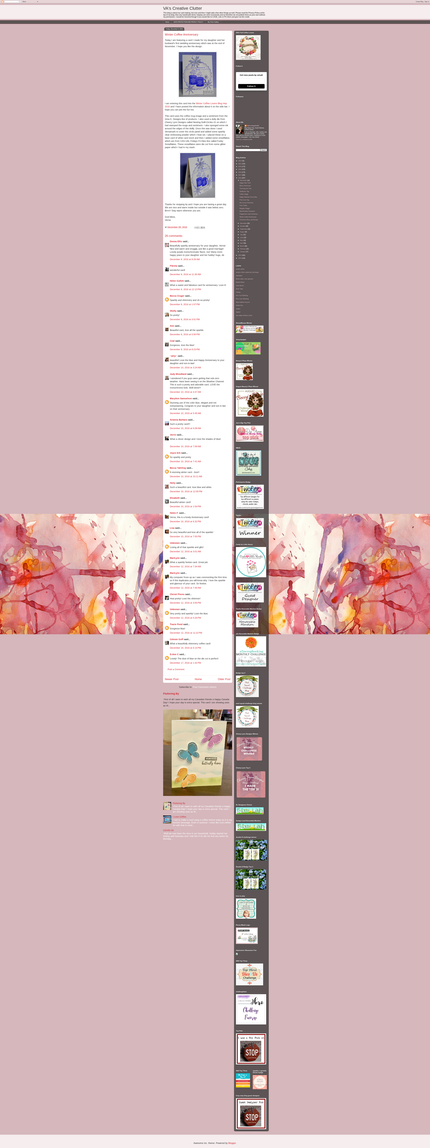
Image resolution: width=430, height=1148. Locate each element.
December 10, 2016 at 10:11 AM (186, 476)
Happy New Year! (245, 183)
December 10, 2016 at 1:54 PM (185, 506)
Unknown (175, 543)
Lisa (172, 528)
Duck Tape (239, 289)
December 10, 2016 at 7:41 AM (185, 461)
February (243, 249)
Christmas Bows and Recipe (249, 220)
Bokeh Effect (240, 282)
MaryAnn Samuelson (181, 398)
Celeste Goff (176, 639)
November (243, 223)
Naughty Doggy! (245, 208)
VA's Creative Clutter (182, 8)
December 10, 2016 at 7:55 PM (185, 536)
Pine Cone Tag (244, 200)
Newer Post (172, 679)
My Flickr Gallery (213, 22)
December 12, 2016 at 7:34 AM (185, 566)
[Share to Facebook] (202, 227)
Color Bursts (240, 285)
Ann (172, 326)
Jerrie (173, 435)
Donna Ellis (176, 241)
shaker (238, 309)
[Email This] (195, 227)
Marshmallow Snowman (247, 211)
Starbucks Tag (244, 191)
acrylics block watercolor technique (247, 272)
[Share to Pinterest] (204, 227)
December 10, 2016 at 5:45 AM (185, 413)
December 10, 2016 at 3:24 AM (185, 367)
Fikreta (173, 266)
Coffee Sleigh (244, 194)
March (242, 246)
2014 (240, 258)
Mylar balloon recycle (243, 302)
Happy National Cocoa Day (248, 197)
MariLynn (175, 558)
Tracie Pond (176, 624)
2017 (240, 175)
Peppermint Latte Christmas (249, 214)
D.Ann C (174, 654)
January (243, 251)
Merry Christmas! (245, 186)
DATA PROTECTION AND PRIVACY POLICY (188, 22)
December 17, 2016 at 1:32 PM (185, 663)
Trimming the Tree (245, 188)
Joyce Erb (175, 453)
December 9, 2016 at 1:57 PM (185, 304)
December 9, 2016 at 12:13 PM (185, 289)
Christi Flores (177, 594)
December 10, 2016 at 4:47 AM (185, 392)
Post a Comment (176, 669)
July (241, 234)
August (242, 232)
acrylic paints (240, 269)
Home (167, 22)
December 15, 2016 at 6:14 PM (185, 648)
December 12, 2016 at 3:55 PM (185, 603)
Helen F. (174, 513)
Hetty (172, 483)
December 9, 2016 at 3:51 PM (185, 319)
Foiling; (238, 292)
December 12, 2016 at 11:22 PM (186, 633)
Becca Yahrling (178, 468)
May (241, 240)
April (241, 243)
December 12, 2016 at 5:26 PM (185, 618)
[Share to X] (200, 227)
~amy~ (173, 356)
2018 (240, 172)
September (244, 229)
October (243, 226)
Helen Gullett (177, 281)
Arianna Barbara (178, 420)
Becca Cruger (177, 296)
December (243, 180)
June (242, 237)
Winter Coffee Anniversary (248, 217)
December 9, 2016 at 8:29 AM (185, 259)
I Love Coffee (179, 817)
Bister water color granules (244, 279)
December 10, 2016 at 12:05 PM (186, 491)
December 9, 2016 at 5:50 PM (185, 334)
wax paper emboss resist (244, 315)
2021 (240, 164)
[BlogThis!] (198, 227)
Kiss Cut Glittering (242, 295)
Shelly (173, 311)
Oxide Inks (239, 305)
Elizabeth (175, 498)
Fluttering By (171, 693)
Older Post (224, 679)
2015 (240, 255)
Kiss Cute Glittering (242, 299)
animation (239, 275)
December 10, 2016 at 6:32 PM (185, 521)
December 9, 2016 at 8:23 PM (185, 349)
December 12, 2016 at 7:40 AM (185, 588)
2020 (240, 166)
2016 (240, 178)
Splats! (238, 312)
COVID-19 (168, 830)
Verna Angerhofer (253, 125)
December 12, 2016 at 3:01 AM (185, 551)
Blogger (232, 1143)
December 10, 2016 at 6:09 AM (185, 428)
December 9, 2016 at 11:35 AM (185, 274)
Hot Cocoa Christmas (246, 203)
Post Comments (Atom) (204, 687)
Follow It (251, 86)
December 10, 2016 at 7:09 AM (185, 446)
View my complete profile (244, 139)
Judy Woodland (178, 374)
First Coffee (243, 205)
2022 (240, 161)
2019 (240, 169)
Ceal (172, 341)
